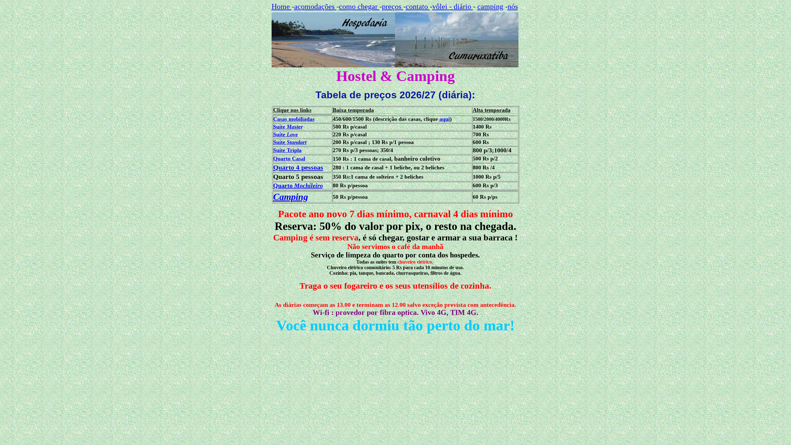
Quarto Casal (289, 158)
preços (392, 6)
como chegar (359, 6)
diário (462, 6)
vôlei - (443, 6)
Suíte (288, 127)
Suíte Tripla (287, 150)
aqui (444, 119)
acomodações (315, 6)
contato (418, 6)
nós (513, 6)
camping (490, 6)
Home (282, 6)
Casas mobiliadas (294, 119)
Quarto (298, 185)
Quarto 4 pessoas (298, 167)
